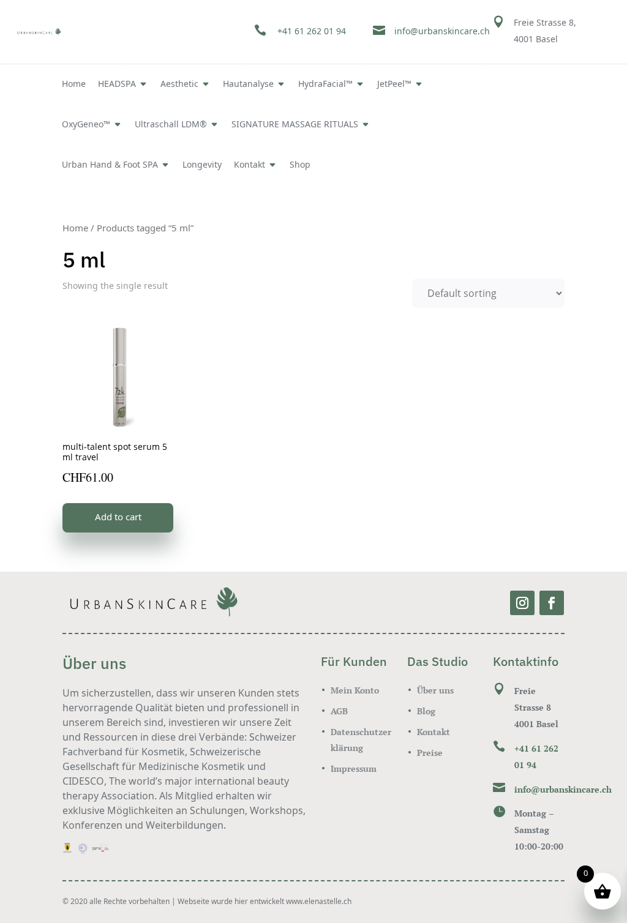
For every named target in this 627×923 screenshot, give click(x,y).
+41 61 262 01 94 (311, 32)
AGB (339, 711)
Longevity (202, 165)
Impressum (354, 768)
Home (74, 84)
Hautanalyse (248, 84)
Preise (430, 752)
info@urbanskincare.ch (442, 32)
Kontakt (249, 165)
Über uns (435, 690)
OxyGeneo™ (86, 125)
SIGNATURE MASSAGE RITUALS (294, 125)
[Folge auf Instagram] (522, 603)
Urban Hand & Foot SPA (110, 165)
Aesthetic (179, 84)
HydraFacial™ (325, 84)
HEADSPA (117, 84)
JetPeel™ (394, 84)
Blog (426, 711)
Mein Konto (355, 690)
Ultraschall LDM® (171, 125)
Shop (300, 165)
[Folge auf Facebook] (551, 603)
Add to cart (118, 517)
